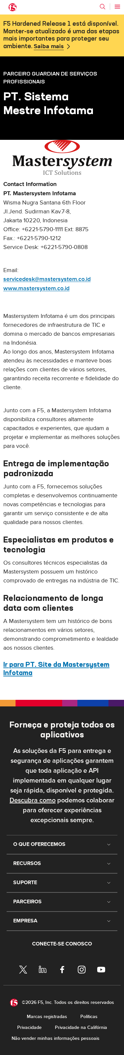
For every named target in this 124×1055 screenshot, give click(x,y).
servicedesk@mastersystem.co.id (47, 279)
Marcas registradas (47, 1016)
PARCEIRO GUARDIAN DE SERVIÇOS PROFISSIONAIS (50, 77)
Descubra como (33, 800)
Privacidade (29, 1027)
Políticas (89, 1016)
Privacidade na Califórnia (81, 1027)
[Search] (102, 6)
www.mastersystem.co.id (36, 288)
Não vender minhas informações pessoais (56, 1038)
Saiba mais (49, 46)
